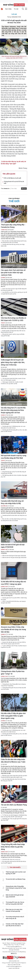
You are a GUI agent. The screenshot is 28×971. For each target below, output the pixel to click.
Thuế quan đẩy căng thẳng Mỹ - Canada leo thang (13, 226)
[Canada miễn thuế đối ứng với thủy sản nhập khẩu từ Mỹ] (14, 490)
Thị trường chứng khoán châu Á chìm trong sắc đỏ (15, 917)
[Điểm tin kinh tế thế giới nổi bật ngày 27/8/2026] (14, 534)
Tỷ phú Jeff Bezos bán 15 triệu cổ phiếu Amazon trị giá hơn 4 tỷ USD (14, 646)
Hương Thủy (4, 586)
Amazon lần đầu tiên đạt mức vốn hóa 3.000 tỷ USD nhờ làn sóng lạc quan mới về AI (13, 643)
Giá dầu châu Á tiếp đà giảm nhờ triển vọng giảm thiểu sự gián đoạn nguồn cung (13, 715)
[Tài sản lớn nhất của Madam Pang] (14, 794)
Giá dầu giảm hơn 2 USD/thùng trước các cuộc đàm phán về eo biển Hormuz (13, 427)
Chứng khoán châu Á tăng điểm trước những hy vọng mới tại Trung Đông (13, 684)
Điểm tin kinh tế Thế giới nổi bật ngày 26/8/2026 (14, 557)
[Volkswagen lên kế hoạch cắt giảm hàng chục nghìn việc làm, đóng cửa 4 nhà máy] (14, 349)
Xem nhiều (8, 9)
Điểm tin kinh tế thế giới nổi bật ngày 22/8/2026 (15, 896)
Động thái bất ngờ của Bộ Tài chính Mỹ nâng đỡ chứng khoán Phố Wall (13, 472)
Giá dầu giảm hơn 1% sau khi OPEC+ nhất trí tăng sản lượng (14, 598)
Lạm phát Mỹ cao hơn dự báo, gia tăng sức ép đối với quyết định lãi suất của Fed (14, 293)
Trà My (3, 322)
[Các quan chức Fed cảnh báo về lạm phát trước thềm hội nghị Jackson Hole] (14, 259)
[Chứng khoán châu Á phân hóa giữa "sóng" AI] (14, 660)
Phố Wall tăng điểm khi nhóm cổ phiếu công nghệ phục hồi (14, 476)
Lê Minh (3, 277)
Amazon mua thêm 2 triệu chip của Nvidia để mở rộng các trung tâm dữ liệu (13, 629)
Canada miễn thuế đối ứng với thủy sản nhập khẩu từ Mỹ (12, 245)
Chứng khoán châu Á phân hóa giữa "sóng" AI (12, 672)
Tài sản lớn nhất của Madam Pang (14, 805)
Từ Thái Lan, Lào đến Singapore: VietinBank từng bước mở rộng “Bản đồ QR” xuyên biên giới (14, 815)
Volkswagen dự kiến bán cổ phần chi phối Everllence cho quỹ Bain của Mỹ (12, 382)
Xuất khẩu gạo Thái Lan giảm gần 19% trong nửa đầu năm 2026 (14, 819)
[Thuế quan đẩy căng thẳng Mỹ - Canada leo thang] (14, 214)
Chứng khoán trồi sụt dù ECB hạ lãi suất (14, 182)
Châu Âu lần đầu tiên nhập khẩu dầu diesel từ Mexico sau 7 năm (13, 760)
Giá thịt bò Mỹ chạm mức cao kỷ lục (11, 859)
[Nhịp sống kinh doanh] (14, 940)
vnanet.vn (4, 549)
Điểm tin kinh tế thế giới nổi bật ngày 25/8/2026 (14, 555)
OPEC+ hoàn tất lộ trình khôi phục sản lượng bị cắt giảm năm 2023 (13, 602)
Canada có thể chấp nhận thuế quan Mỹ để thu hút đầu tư (14, 924)
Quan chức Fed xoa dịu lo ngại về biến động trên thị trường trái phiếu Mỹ (14, 289)
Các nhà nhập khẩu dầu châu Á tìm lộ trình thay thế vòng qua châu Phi (13, 780)
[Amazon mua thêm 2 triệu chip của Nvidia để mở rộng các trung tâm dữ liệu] (14, 616)
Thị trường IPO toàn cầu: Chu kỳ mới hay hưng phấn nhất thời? (15, 903)
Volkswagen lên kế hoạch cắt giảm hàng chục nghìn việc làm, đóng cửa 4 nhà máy (13, 362)
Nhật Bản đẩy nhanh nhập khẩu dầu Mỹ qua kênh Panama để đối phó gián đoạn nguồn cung (14, 776)
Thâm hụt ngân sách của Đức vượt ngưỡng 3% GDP (16, 872)
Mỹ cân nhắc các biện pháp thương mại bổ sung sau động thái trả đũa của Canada (13, 241)
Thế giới (14, 14)
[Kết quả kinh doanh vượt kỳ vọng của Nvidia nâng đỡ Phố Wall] (14, 445)
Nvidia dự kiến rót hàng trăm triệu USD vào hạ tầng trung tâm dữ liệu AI (13, 331)
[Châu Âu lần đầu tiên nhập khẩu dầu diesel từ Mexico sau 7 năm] (14, 748)
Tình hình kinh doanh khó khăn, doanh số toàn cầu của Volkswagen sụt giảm (13, 379)
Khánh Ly (3, 415)
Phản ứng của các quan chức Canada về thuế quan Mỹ (14, 910)
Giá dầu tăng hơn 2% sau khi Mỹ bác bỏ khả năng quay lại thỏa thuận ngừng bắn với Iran (13, 410)
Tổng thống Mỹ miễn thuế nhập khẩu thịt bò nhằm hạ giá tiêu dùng (13, 846)
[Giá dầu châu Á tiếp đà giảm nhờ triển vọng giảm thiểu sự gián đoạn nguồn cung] (14, 702)
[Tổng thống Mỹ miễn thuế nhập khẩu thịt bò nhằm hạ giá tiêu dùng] (14, 833)
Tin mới (16, 9)
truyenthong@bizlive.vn (15, 946)
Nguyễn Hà (4, 505)
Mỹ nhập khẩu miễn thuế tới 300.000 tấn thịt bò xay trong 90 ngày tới (13, 862)
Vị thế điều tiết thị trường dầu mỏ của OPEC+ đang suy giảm (13, 583)
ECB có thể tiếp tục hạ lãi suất (12, 178)
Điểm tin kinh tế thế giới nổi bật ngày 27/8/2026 (12, 546)
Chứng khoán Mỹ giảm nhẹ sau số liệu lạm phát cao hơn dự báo (13, 688)
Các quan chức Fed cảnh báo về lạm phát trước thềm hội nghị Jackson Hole (13, 272)
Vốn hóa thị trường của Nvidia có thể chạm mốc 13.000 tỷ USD (13, 319)
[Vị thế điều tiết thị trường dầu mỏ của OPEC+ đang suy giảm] (14, 571)
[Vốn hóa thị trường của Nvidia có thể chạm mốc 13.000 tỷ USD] (14, 307)
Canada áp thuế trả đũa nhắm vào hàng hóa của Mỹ (14, 516)
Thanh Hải (4, 229)
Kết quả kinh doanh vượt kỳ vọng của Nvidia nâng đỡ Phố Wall (12, 335)
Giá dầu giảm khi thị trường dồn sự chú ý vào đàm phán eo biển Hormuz (14, 430)
